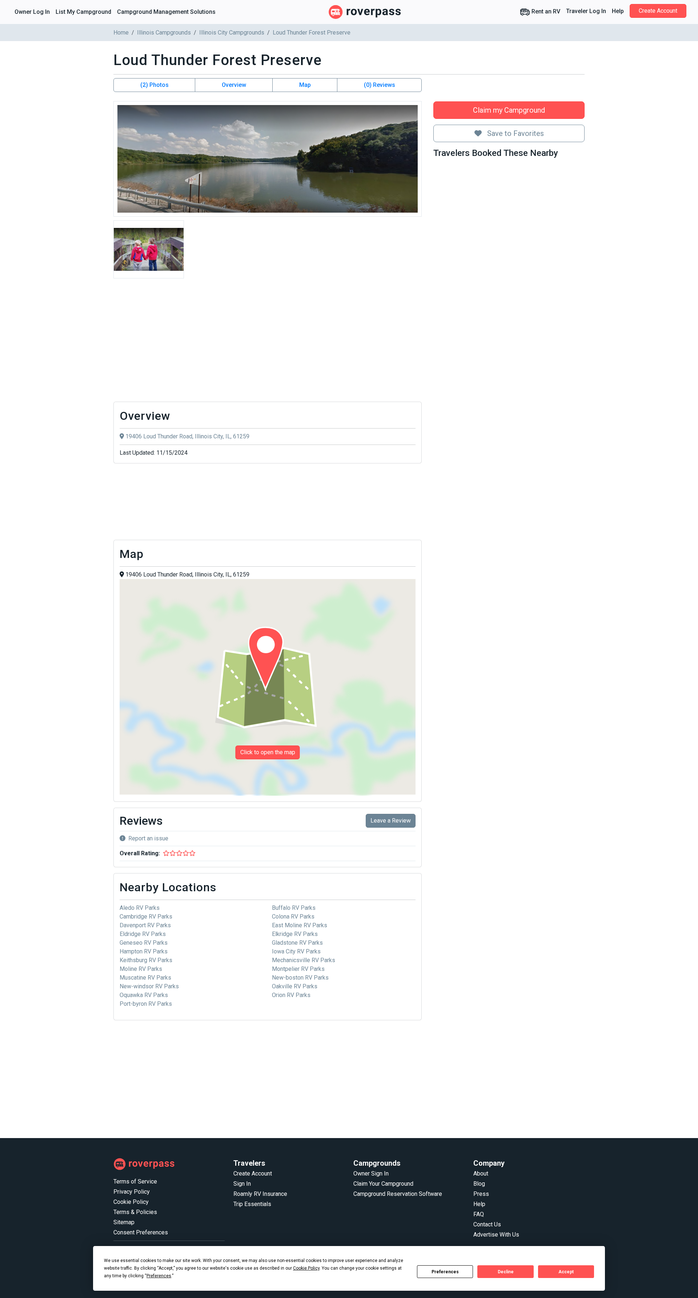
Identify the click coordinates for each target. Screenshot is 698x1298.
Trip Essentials (252, 1204)
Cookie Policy (131, 1201)
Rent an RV (545, 11)
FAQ (478, 1214)
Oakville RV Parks (294, 986)
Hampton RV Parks (144, 951)
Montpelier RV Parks (298, 968)
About (480, 1173)
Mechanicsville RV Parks (303, 960)
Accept (566, 1271)
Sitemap (124, 1222)
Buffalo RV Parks (294, 907)
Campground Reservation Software (397, 1193)
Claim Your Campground (383, 1183)
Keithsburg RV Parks (146, 960)
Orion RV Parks (291, 995)
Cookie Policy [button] (306, 1268)
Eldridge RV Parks (143, 934)
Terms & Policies (135, 1212)
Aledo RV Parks (140, 907)
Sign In (242, 1183)
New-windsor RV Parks (149, 986)
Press (481, 1193)
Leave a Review (390, 820)
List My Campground (83, 11)
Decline (506, 1271)
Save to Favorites (514, 133)
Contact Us (487, 1224)
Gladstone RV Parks (297, 942)
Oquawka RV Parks (144, 995)
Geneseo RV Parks (144, 942)
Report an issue (148, 838)
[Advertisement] (267, 342)
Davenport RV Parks (145, 925)
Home (121, 32)
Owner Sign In (371, 1173)
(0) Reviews (379, 84)
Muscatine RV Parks (145, 977)
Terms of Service (135, 1181)
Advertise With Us (496, 1234)
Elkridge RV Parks (295, 934)
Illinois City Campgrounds (231, 32)
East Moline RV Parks (299, 925)
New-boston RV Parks (300, 977)
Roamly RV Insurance (260, 1193)
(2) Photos (154, 84)
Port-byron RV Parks (146, 1003)
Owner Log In (32, 11)
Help (618, 11)
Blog (479, 1183)
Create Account (658, 10)
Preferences (445, 1271)
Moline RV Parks (141, 968)
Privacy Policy (131, 1191)
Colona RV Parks (293, 916)
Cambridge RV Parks (146, 916)
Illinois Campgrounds (164, 32)
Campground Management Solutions (166, 11)
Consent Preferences (140, 1232)
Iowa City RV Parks (296, 951)
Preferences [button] (159, 1275)
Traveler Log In (586, 11)
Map (305, 84)
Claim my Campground (509, 110)
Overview (234, 84)
